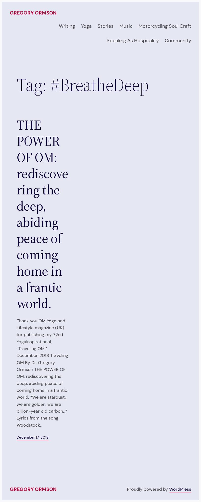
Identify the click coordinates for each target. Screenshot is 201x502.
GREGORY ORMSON (33, 13)
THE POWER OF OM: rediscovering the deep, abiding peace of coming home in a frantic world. (42, 214)
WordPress (180, 489)
